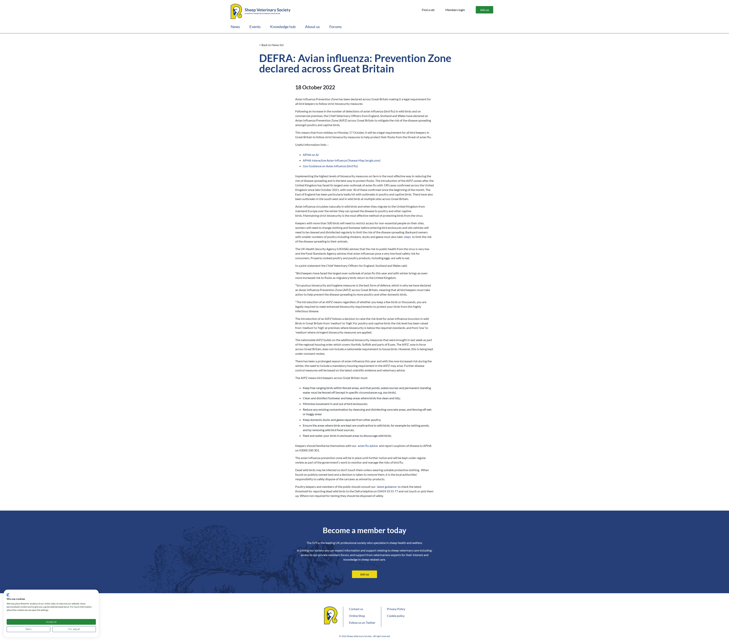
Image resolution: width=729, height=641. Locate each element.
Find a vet (428, 10)
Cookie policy (396, 615)
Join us (484, 10)
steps (407, 237)
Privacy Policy (396, 609)
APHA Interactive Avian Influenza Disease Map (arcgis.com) (341, 160)
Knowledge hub (283, 26)
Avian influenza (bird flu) (330, 166)
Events (255, 26)
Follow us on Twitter (362, 622)
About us (312, 26)
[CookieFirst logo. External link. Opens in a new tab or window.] (8, 595)
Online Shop (357, 615)
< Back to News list (271, 45)
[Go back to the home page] (260, 11)
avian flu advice (368, 445)
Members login (455, 10)
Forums (335, 26)
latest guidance (387, 486)
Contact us (356, 609)
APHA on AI (311, 154)
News (235, 26)
